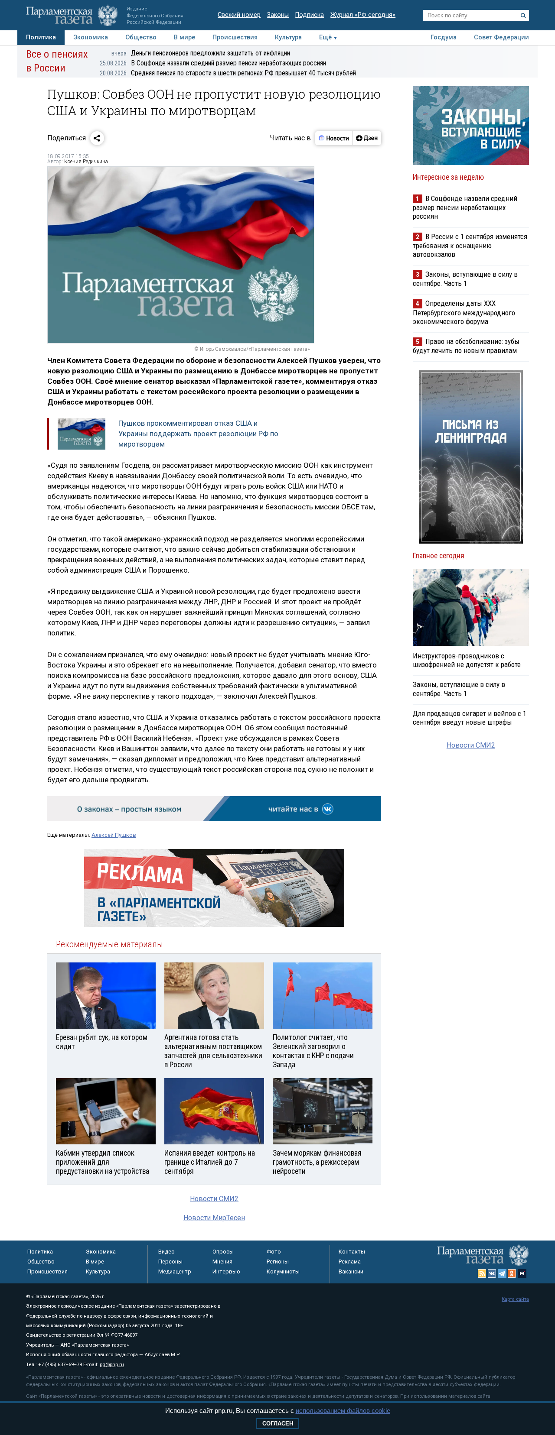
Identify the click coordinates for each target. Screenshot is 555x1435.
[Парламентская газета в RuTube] (522, 1273)
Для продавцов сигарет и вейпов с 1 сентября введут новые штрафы (469, 717)
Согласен (277, 1423)
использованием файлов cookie (343, 1410)
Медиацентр (174, 1271)
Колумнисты (283, 1271)
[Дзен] (366, 138)
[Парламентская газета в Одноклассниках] (512, 1273)
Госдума (444, 37)
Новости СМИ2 (214, 1199)
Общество (141, 37)
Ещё (325, 37)
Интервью (226, 1271)
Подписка (309, 15)
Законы (278, 15)
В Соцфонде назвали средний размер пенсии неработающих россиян (213, 63)
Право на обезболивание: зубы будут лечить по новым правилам (466, 346)
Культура (288, 37)
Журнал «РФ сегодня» (362, 15)
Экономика (90, 37)
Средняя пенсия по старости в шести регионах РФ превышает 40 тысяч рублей (228, 73)
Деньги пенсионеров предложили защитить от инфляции (200, 53)
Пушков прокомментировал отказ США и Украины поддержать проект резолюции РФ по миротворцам (198, 433)
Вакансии (351, 1271)
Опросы (223, 1251)
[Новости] (334, 138)
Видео (166, 1251)
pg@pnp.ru (112, 1364)
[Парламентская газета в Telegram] (502, 1273)
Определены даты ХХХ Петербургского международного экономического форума (464, 312)
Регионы (278, 1261)
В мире (184, 37)
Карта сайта (515, 1299)
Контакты (352, 1251)
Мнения (222, 1261)
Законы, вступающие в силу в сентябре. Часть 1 (465, 279)
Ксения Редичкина (86, 162)
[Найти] (523, 15)
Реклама (350, 1261)
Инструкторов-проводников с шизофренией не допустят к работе (467, 660)
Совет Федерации (501, 37)
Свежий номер (239, 15)
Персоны (170, 1261)
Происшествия (235, 37)
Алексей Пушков (113, 835)
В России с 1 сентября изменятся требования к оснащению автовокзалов (470, 245)
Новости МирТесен (214, 1218)
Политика (41, 37)
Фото (274, 1251)
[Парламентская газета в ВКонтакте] (492, 1273)
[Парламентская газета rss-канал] (482, 1273)
